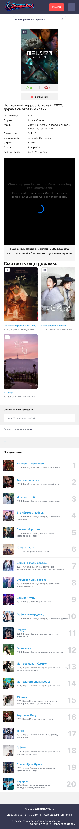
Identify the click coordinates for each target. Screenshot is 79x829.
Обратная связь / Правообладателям (52, 823)
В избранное (41, 97)
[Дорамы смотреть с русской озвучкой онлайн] (22, 7)
